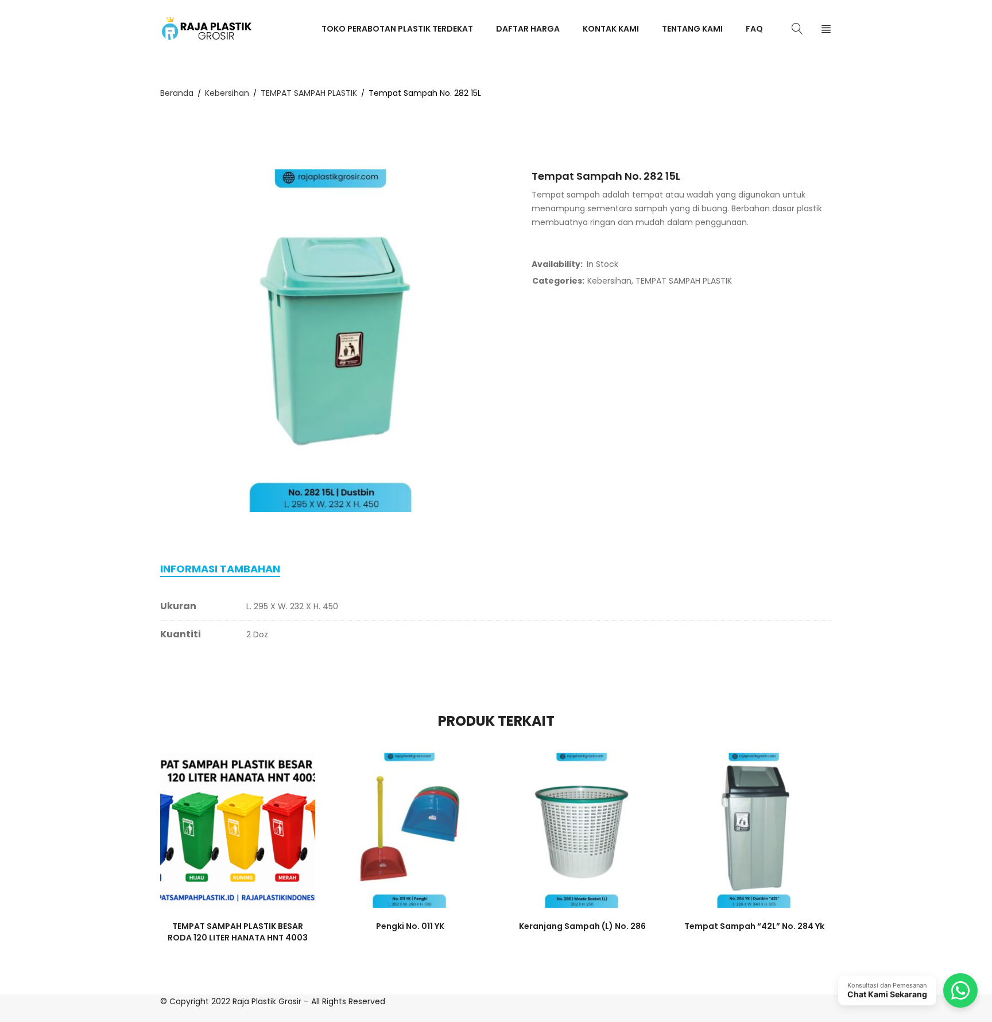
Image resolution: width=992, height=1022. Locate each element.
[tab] (220, 569)
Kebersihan (227, 93)
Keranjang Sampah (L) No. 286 (582, 926)
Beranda (176, 93)
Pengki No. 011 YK (410, 926)
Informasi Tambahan (220, 569)
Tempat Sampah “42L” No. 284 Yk (754, 926)
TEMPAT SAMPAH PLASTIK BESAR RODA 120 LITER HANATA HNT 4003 (238, 931)
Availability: (557, 264)
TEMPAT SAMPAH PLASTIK (309, 93)
